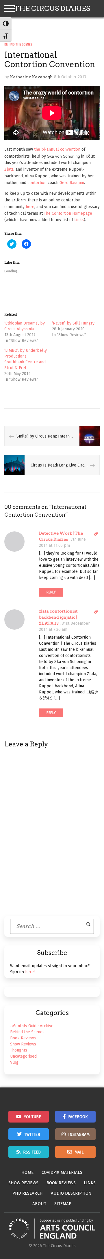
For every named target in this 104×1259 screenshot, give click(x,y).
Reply (51, 592)
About (39, 1203)
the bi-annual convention (57, 149)
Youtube (32, 1116)
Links (79, 219)
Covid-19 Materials (62, 1172)
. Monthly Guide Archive (31, 1025)
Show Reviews (23, 1044)
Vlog (14, 1062)
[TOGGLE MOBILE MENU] (9, 8)
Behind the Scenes (18, 44)
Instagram (79, 1134)
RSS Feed (32, 1152)
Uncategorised (23, 1056)
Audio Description (71, 1193)
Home (27, 1172)
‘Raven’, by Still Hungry (73, 323)
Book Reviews (23, 1038)
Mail (79, 1152)
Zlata (9, 169)
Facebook (78, 1116)
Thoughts (18, 1050)
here (30, 206)
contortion (37, 182)
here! (30, 972)
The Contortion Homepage (68, 213)
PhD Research (27, 1193)
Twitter (32, 1134)
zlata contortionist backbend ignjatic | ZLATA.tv (58, 617)
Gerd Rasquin (72, 182)
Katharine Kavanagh (31, 76)
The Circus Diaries (52, 8)
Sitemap (63, 1203)
